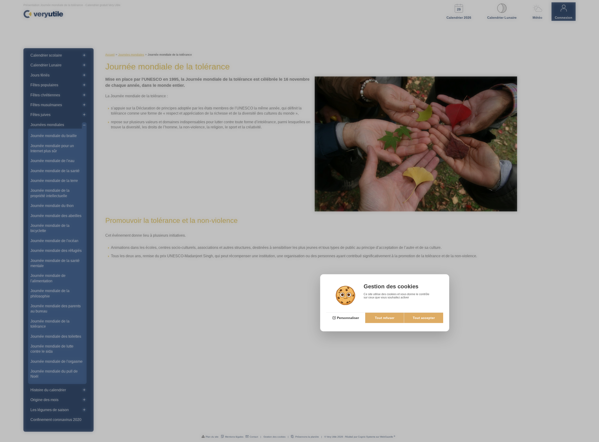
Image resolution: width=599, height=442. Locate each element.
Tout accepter (424, 318)
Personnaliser (348, 318)
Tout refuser (384, 318)
